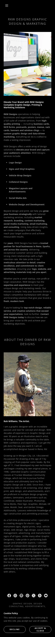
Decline (15, 629)
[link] (9, 595)
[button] (7, 5)
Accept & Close (40, 629)
